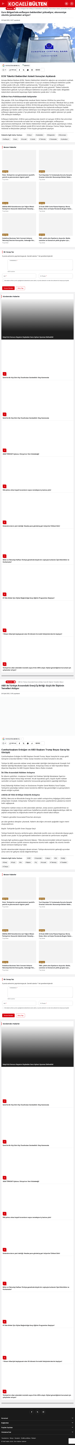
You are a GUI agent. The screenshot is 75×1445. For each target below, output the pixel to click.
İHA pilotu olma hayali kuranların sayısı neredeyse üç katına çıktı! (27, 490)
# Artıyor (29, 135)
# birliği (63, 858)
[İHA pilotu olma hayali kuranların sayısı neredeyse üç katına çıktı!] (37, 474)
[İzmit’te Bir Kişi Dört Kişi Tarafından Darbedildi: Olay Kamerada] (37, 360)
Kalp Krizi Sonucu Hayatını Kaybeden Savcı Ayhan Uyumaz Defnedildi (28, 337)
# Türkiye (5, 866)
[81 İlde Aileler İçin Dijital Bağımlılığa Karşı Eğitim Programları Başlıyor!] (37, 582)
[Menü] (3, 3)
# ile (20, 862)
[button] (66, 3)
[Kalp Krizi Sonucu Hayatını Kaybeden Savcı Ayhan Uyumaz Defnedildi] (37, 319)
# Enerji (5, 862)
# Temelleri (63, 862)
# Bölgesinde (51, 135)
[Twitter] (37, 1412)
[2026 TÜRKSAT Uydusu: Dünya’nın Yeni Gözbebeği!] (37, 438)
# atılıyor (48, 858)
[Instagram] (43, 1412)
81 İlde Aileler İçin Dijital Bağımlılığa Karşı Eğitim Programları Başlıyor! (29, 598)
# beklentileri (39, 135)
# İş (36, 862)
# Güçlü (13, 862)
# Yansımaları (53, 139)
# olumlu (32, 139)
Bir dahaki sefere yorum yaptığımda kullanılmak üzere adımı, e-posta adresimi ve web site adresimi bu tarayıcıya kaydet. (37, 280)
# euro (15, 139)
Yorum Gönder (8, 288)
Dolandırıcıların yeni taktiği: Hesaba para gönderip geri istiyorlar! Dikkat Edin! (31, 526)
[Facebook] (31, 1412)
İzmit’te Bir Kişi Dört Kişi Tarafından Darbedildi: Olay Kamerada (26, 378)
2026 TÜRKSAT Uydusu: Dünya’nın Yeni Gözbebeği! (21, 454)
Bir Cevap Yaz (9, 252)
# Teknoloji (42, 139)
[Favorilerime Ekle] (42, 70)
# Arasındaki (38, 858)
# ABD (29, 858)
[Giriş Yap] (72, 3)
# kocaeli (23, 139)
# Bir (55, 858)
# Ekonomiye (62, 135)
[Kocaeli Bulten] (27, 4)
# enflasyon (6, 139)
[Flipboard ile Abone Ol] (25, 65)
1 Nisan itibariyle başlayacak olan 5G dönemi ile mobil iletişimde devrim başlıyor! (32, 634)
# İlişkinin (28, 862)
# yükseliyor (64, 139)
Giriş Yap (20, 288)
